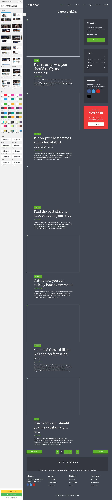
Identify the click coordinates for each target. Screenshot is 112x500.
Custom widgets (73, 482)
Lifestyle (37, 134)
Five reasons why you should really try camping (50, 69)
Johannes (33, 5)
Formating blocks (52, 482)
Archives (77, 5)
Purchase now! (94, 485)
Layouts (69, 5)
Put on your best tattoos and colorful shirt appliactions (52, 142)
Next (100, 451)
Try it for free (94, 479)
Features (97, 5)
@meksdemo (71, 462)
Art (88, 57)
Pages (90, 5)
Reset (19, 1)
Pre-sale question (95, 482)
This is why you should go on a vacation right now (51, 427)
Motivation (38, 276)
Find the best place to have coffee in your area (52, 213)
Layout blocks (51, 485)
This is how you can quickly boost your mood (53, 283)
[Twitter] (93, 91)
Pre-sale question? (12, 497)
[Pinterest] (98, 91)
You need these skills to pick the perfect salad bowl (52, 354)
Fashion (89, 59)
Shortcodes (72, 479)
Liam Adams (38, 219)
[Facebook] (89, 91)
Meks (62, 495)
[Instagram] (89, 96)
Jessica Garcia (38, 76)
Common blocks (52, 479)
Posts (84, 5)
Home (62, 5)
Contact (71, 485)
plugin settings (91, 470)
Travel (36, 60)
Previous (34, 451)
